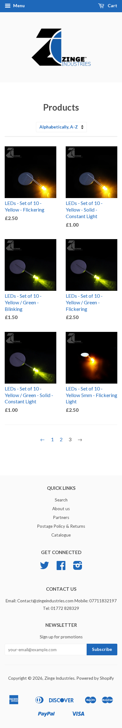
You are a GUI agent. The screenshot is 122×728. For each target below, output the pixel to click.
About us (61, 508)
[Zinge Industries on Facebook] (61, 567)
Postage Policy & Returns (61, 526)
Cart (112, 5)
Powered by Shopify (95, 678)
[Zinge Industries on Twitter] (44, 567)
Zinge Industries (59, 678)
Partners (61, 517)
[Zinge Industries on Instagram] (78, 567)
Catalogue (61, 534)
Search (61, 499)
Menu (18, 5)
